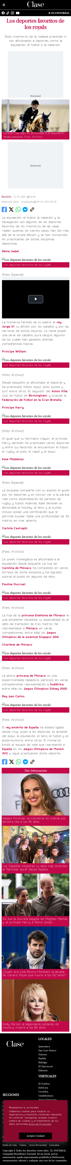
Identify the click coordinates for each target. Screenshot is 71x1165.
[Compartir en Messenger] (25, 209)
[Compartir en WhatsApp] (18, 209)
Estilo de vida (10, 1145)
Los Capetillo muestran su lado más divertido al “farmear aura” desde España (34, 867)
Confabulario (45, 1095)
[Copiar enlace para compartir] (32, 209)
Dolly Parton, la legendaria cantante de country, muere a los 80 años (30, 1025)
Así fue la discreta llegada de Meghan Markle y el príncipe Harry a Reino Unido (34, 920)
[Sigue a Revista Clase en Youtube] (18, 12)
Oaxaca (42, 1054)
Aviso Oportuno (47, 1099)
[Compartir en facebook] (4, 209)
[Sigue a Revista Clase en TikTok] (8, 12)
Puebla (42, 1058)
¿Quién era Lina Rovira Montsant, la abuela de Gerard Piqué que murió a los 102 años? (34, 973)
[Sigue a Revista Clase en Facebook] (4, 12)
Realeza (6, 196)
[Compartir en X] (11, 209)
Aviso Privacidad (38, 1145)
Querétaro (44, 1046)
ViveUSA (43, 1091)
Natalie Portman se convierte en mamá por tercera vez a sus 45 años (34, 820)
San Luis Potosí (47, 1050)
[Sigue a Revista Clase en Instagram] (13, 12)
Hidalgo (42, 1062)
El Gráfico (44, 1083)
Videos (22, 1145)
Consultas (54, 1145)
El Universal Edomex (45, 1068)
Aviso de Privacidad (40, 1124)
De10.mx (43, 1087)
